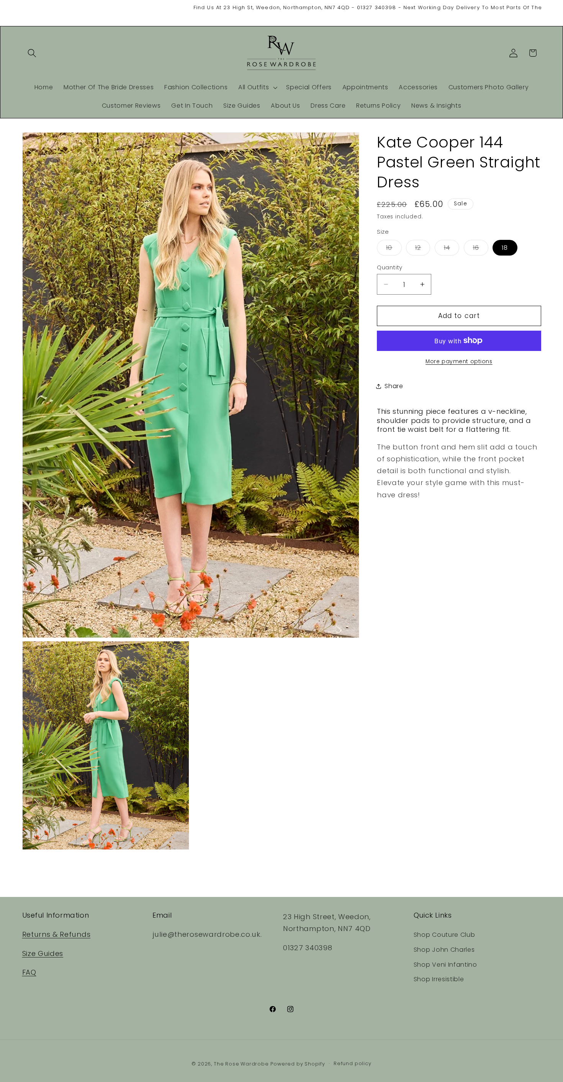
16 (480, 249)
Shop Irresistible (439, 979)
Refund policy (352, 1064)
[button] (32, 53)
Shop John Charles (444, 950)
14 (451, 249)
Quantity (390, 267)
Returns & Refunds (56, 934)
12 (422, 249)
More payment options (459, 361)
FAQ (29, 972)
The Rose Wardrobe (241, 1064)
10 (393, 249)
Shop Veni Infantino (445, 964)
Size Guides (43, 953)
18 (505, 247)
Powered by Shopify (297, 1064)
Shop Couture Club (444, 935)
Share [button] (394, 386)
